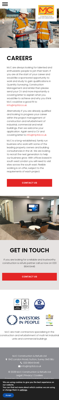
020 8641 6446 (31, 362)
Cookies (38, 375)
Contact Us (29, 182)
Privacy (28, 375)
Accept (8, 395)
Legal (19, 375)
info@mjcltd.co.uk (17, 105)
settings (23, 390)
